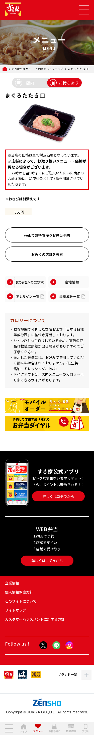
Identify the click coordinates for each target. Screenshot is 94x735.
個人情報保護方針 (19, 592)
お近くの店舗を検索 (47, 254)
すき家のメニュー (23, 69)
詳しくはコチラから (58, 496)
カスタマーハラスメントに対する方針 (35, 619)
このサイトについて (21, 601)
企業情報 (12, 582)
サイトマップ (15, 610)
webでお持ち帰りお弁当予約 (47, 235)
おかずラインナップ (50, 69)
